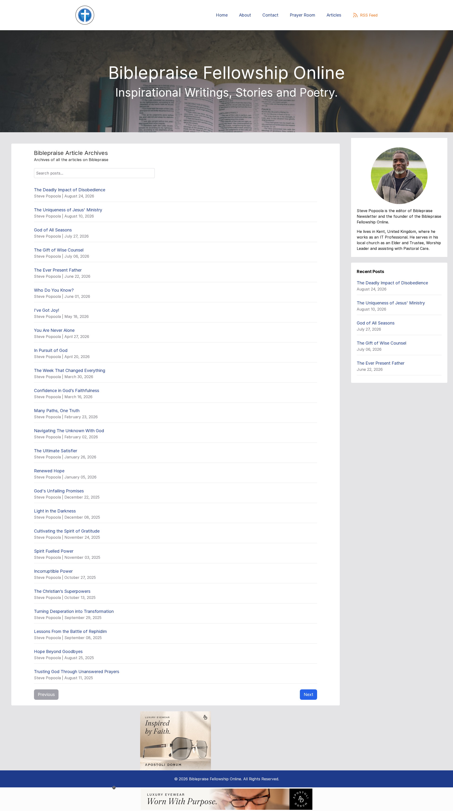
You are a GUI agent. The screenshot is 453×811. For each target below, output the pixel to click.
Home (222, 15)
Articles (334, 15)
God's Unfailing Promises (59, 490)
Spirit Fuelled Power (53, 551)
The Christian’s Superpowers (62, 591)
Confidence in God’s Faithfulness (66, 390)
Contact (270, 15)
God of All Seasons (53, 229)
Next (308, 694)
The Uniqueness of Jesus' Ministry (68, 209)
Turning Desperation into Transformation (74, 611)
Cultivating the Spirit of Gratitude (67, 531)
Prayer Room (302, 15)
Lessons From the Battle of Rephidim (70, 631)
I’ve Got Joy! (46, 310)
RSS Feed (369, 15)
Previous (46, 694)
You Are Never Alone (54, 330)
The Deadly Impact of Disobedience (69, 189)
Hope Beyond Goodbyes (58, 651)
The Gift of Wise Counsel (59, 250)
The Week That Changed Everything (69, 370)
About (245, 15)
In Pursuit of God (50, 350)
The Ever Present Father (58, 270)
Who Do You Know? (54, 290)
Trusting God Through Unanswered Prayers (76, 671)
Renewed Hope (49, 470)
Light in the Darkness (55, 510)
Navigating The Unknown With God (69, 430)
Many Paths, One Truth (57, 410)
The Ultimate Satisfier (55, 450)
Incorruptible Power (53, 571)
